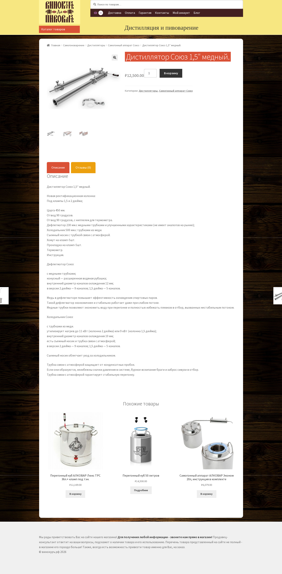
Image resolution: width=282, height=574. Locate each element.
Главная (55, 45)
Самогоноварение (73, 45)
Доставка (114, 13)
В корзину (171, 73)
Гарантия (145, 13)
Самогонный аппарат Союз (123, 45)
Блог (197, 13)
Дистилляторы (96, 45)
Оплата (130, 13)
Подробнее (141, 490)
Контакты (162, 13)
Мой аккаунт (181, 13)
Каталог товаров (53, 29)
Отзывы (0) (83, 167)
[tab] (58, 167)
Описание (58, 167)
